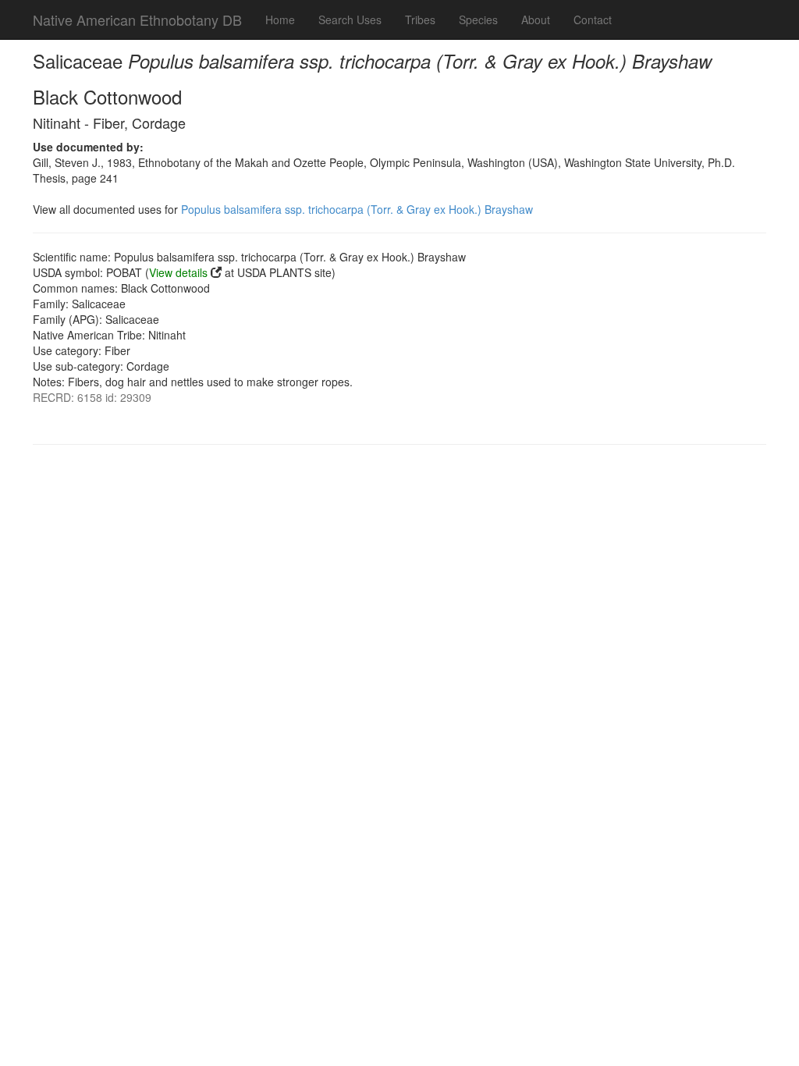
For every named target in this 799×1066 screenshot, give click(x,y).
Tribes (420, 19)
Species (478, 19)
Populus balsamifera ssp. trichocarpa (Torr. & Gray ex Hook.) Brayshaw (357, 209)
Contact (593, 19)
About (535, 19)
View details (178, 272)
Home (280, 19)
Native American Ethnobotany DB (137, 19)
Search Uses (350, 19)
